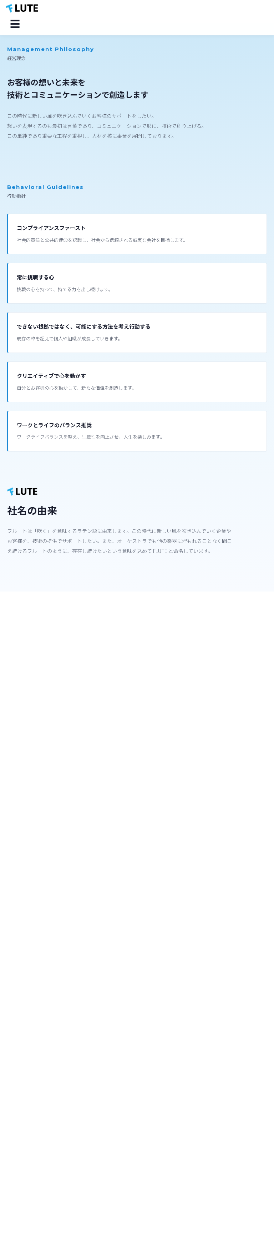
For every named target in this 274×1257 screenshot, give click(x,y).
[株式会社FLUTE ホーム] (22, 9)
